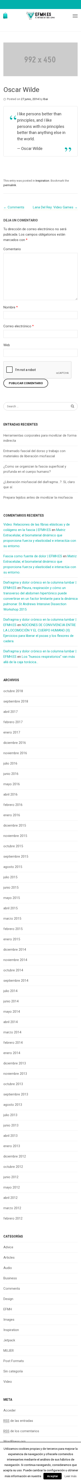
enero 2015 (11, 939)
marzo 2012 (12, 1208)
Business (10, 1278)
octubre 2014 (13, 970)
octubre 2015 (13, 846)
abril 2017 (10, 712)
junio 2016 (10, 774)
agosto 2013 (12, 1105)
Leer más (70, 1476)
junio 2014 (10, 1001)
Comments (13, 207)
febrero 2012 (12, 1218)
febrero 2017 (12, 722)
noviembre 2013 (15, 1074)
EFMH (7, 1309)
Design (8, 1299)
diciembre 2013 (14, 1063)
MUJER (8, 1351)
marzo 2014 (12, 1032)
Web (6, 345)
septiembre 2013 (15, 1094)
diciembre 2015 (14, 825)
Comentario (12, 249)
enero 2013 (11, 1146)
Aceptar (52, 1476)
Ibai (45, 99)
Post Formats (13, 1361)
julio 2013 (10, 1115)
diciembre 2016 (14, 743)
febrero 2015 (12, 929)
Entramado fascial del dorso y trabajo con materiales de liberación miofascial (34, 453)
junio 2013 (10, 1125)
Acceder (9, 1410)
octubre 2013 (13, 1084)
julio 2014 (10, 991)
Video (7, 1382)
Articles (9, 1258)
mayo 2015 (11, 898)
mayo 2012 (11, 1187)
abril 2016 (10, 794)
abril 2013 (10, 1136)
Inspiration (42, 180)
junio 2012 (10, 1177)
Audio (7, 1268)
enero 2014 (11, 1053)
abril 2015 (10, 908)
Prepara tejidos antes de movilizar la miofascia (38, 497)
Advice (8, 1247)
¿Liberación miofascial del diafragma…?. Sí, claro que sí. (39, 484)
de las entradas (18, 1421)
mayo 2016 (11, 784)
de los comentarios (21, 1431)
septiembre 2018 (15, 701)
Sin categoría (13, 1371)
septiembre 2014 (15, 981)
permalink (9, 185)
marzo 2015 (12, 919)
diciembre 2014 (14, 950)
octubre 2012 (13, 1167)
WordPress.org (14, 1441)
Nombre (10, 307)
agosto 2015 (12, 867)
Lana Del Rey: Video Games (55, 207)
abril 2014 (10, 1022)
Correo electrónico (18, 326)
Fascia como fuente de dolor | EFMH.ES (32, 556)
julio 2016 (10, 763)
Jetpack (9, 1340)
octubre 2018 (13, 691)
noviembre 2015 (15, 836)
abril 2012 (10, 1198)
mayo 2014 (11, 1012)
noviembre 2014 (15, 960)
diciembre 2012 (14, 1156)
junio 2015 (10, 887)
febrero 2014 (12, 1043)
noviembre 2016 (15, 753)
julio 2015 (10, 877)
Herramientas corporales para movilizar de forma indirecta (39, 438)
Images (8, 1320)
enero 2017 (11, 732)
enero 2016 (11, 815)
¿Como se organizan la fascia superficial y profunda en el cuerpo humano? (34, 469)
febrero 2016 (12, 805)
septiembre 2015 (15, 856)
